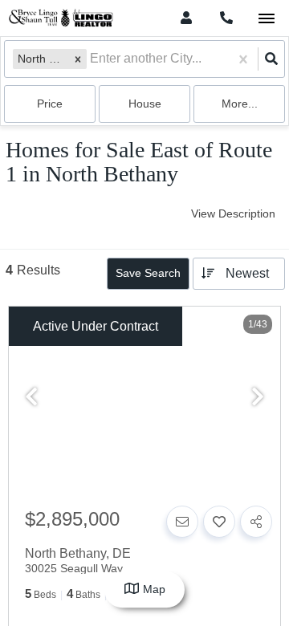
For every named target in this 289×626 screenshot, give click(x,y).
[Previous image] (31, 397)
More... (240, 103)
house (144, 103)
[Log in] (186, 18)
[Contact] (182, 522)
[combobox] (91, 59)
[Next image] (257, 397)
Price (50, 103)
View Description (233, 213)
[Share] (256, 522)
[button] (78, 59)
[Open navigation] (266, 19)
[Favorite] (219, 522)
